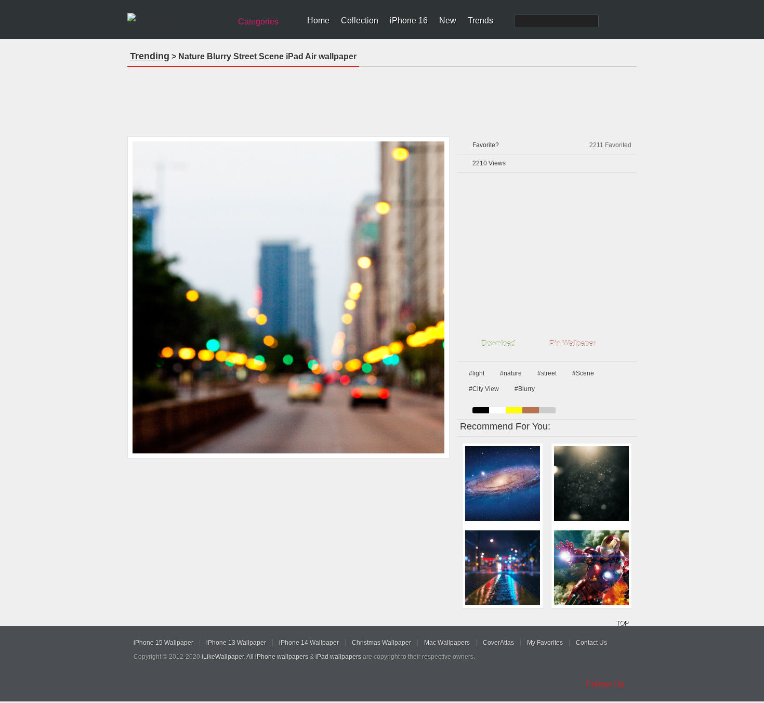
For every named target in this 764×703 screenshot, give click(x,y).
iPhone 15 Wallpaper (163, 642)
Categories (258, 21)
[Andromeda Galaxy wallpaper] (502, 483)
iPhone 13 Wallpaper (236, 642)
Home (318, 20)
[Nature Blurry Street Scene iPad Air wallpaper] (288, 297)
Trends (480, 20)
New (447, 20)
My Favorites (545, 642)
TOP (622, 623)
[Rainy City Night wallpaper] (502, 567)
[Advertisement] (382, 98)
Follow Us (605, 684)
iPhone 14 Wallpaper (309, 642)
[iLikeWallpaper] (178, 17)
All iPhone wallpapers (277, 656)
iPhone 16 (409, 20)
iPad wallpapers (338, 656)
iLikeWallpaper (223, 656)
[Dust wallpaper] (591, 483)
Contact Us (591, 642)
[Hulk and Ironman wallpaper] (591, 567)
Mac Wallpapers (447, 642)
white (497, 410)
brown (530, 410)
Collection (359, 20)
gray (547, 410)
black (480, 410)
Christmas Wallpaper (381, 642)
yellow (514, 410)
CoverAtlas (498, 642)
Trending (149, 56)
